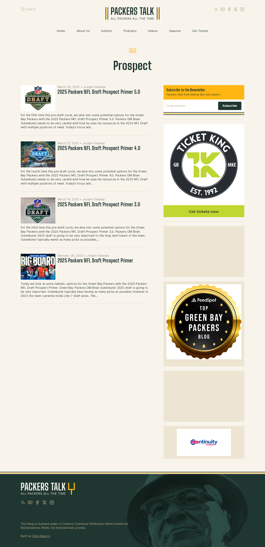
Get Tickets (200, 31)
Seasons (175, 31)
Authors (106, 31)
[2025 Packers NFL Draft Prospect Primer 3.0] (38, 210)
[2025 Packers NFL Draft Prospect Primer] (38, 267)
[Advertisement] (204, 251)
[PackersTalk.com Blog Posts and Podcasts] (132, 13)
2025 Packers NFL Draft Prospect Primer (95, 260)
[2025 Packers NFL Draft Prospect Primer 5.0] (38, 98)
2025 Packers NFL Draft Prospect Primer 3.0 (99, 204)
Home (61, 31)
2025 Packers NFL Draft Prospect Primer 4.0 (99, 148)
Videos (153, 31)
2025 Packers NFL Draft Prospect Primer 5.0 (99, 92)
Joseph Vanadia (94, 87)
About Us (83, 31)
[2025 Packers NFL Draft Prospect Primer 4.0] (38, 154)
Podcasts (129, 31)
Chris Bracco (41, 536)
